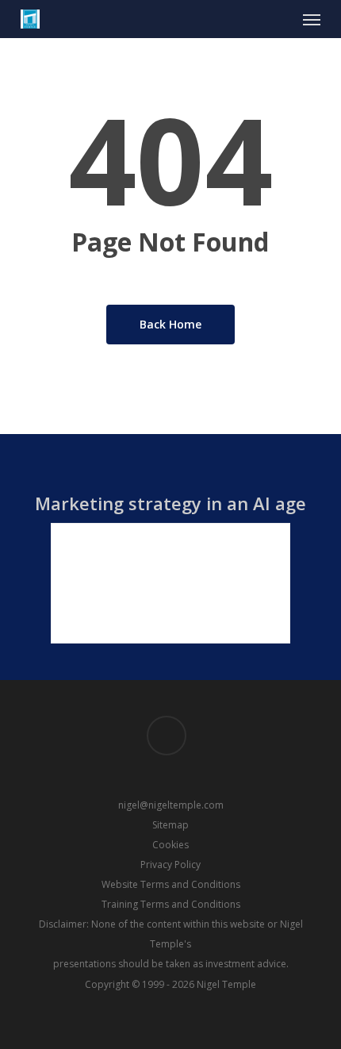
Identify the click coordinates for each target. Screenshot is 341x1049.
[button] (311, 19)
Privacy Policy (170, 864)
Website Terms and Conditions (171, 884)
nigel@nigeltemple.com (171, 805)
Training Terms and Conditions (171, 904)
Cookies (170, 844)
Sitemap (170, 825)
